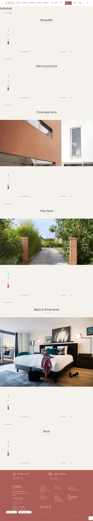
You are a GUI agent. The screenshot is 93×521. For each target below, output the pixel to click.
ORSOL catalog (71, 488)
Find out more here (54, 478)
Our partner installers (58, 488)
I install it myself (57, 487)
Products (18, 2)
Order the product (23, 512)
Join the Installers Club (58, 498)
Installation (32, 2)
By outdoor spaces (43, 497)
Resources (39, 2)
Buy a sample (10, 512)
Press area (80, 3)
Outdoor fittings (43, 489)
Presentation (56, 496)
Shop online (67, 3)
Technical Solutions (57, 497)
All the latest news (25, 51)
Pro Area (75, 2)
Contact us (56, 3)
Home (6, 12)
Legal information (43, 510)
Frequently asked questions (73, 489)
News (52, 2)
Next (71, 51)
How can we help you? (72, 497)
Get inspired (25, 2)
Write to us (16, 502)
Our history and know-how (73, 496)
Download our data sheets (59, 501)
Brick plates (42, 488)
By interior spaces (43, 496)
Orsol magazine (43, 498)
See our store (16, 478)
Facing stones (42, 487)
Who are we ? (46, 2)
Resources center (71, 487)
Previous (63, 51)
